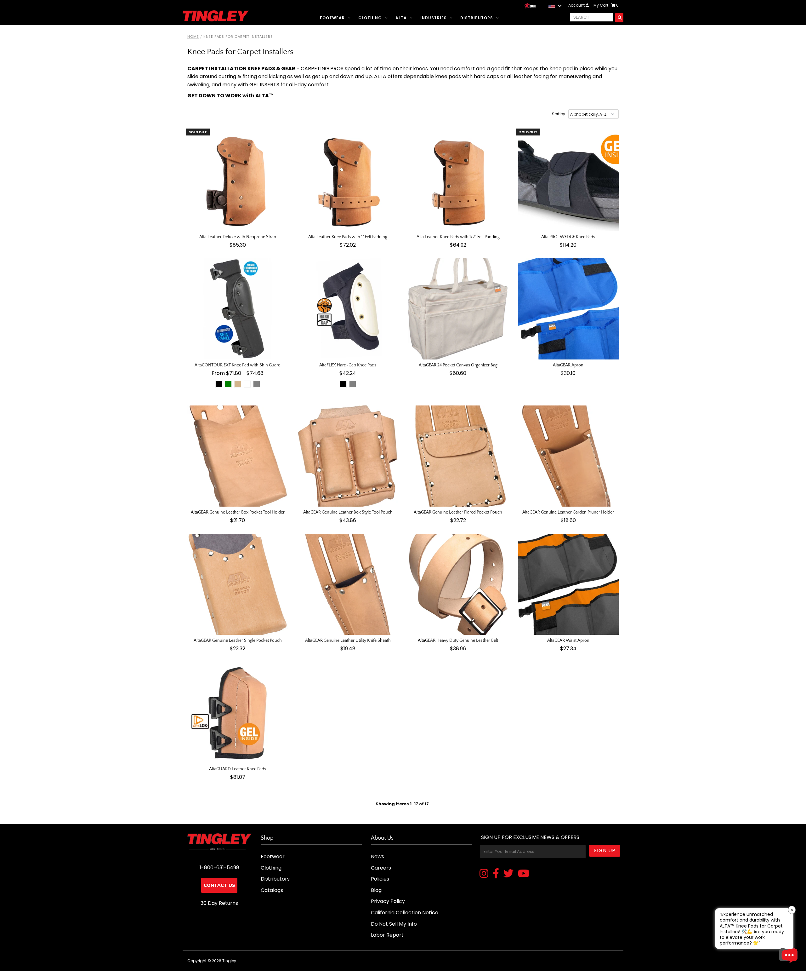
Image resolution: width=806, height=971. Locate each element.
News (377, 856)
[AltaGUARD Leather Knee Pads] (237, 712)
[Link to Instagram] (484, 874)
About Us (382, 838)
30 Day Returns (219, 903)
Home (193, 36)
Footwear (332, 17)
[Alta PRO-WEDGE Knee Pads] (568, 180)
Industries (433, 17)
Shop (267, 838)
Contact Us (219, 885)
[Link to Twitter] (508, 874)
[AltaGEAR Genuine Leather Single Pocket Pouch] (237, 584)
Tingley (229, 960)
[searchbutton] (619, 17)
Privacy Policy (388, 901)
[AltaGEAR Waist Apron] (568, 584)
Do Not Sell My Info (394, 924)
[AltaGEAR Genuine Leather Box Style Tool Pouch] (348, 456)
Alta (401, 17)
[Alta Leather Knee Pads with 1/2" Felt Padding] (458, 180)
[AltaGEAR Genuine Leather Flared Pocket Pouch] (458, 456)
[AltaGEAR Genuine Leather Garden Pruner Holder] (568, 456)
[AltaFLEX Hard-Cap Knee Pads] (348, 308)
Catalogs (272, 890)
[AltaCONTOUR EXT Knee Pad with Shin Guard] (237, 308)
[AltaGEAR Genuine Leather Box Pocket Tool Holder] (237, 456)
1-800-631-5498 (219, 867)
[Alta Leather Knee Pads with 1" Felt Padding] (348, 180)
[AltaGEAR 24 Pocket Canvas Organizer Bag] (458, 308)
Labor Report (387, 935)
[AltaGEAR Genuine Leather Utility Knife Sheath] (348, 584)
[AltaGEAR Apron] (568, 308)
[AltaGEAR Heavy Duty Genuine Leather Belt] (458, 584)
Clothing (370, 17)
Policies (380, 878)
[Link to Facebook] (496, 874)
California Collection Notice (404, 912)
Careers (381, 867)
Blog (376, 890)
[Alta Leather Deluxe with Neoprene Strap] (237, 180)
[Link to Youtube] (523, 874)
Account (577, 5)
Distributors (476, 17)
